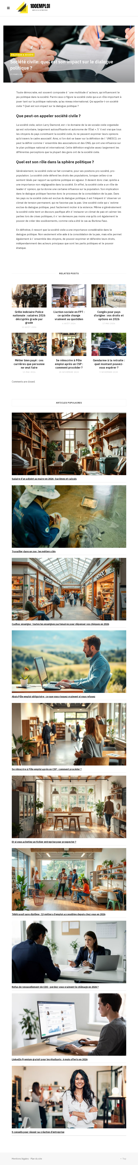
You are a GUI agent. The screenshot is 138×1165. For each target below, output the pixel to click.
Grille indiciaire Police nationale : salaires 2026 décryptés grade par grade (29, 317)
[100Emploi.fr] (34, 8)
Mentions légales (20, 1158)
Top (124, 1158)
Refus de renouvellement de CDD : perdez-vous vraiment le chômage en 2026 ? (55, 986)
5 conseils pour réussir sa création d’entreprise (38, 1132)
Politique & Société (22, 55)
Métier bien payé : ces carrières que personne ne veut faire (29, 364)
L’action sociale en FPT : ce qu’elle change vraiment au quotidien (69, 315)
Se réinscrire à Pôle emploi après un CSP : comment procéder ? (69, 364)
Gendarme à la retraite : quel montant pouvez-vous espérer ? (109, 364)
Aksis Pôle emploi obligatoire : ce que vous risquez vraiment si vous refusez (53, 696)
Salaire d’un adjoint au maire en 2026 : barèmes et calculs (44, 478)
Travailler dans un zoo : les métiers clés (34, 551)
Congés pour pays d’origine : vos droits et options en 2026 (109, 315)
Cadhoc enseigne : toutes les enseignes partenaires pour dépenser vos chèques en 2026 (60, 624)
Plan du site (36, 1158)
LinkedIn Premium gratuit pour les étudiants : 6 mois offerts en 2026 (50, 1059)
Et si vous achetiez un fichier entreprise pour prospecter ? (44, 841)
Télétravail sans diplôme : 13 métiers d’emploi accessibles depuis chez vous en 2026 (58, 914)
